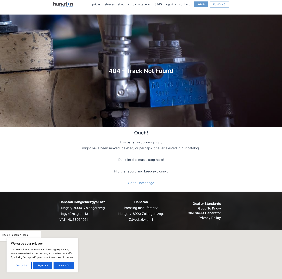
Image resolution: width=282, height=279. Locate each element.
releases (109, 4)
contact (184, 4)
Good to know (209, 208)
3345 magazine (165, 4)
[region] (42, 255)
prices (96, 4)
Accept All (63, 265)
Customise (21, 265)
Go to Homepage (141, 183)
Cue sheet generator (204, 213)
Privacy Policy (210, 218)
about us (124, 4)
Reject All (43, 265)
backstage (140, 4)
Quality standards (207, 204)
